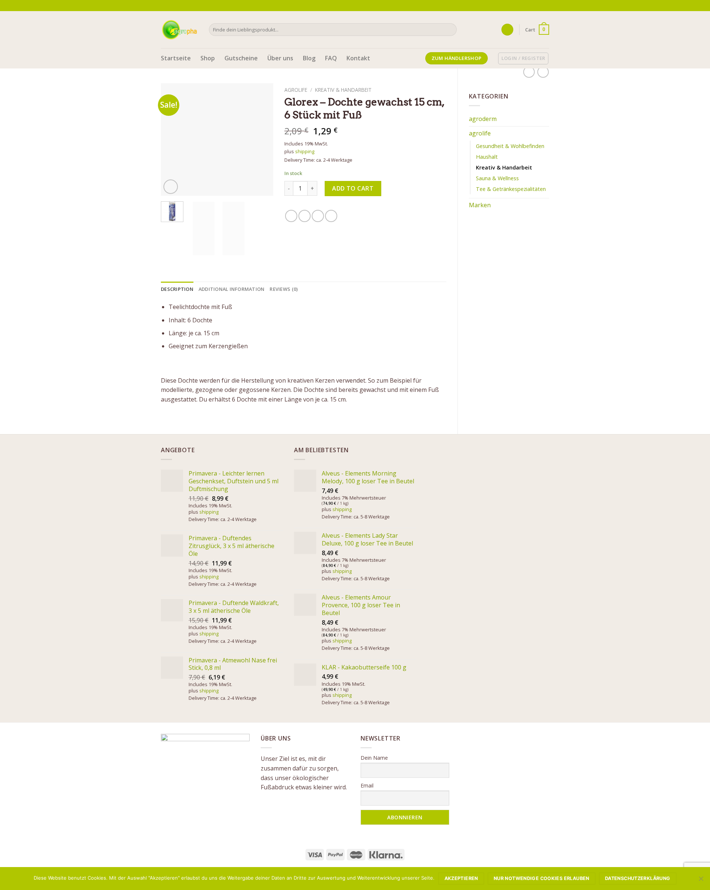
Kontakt (358, 58)
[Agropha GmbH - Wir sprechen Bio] (179, 29)
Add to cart (352, 188)
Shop (207, 58)
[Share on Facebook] (291, 216)
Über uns (280, 58)
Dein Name (374, 757)
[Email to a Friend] (318, 216)
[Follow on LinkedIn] (545, 5)
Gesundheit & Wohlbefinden (510, 146)
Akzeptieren (461, 878)
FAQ (331, 58)
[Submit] (449, 29)
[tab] (177, 289)
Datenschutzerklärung (637, 878)
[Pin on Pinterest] (331, 216)
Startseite (176, 58)
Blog (309, 58)
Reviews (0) (284, 289)
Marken (480, 205)
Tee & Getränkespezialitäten (511, 188)
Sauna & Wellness (497, 178)
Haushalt (487, 156)
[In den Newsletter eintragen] (514, 5)
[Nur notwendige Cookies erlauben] (700, 881)
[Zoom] (170, 186)
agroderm (483, 119)
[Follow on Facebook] (524, 5)
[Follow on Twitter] (538, 5)
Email (367, 785)
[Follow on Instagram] (531, 5)
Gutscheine (241, 58)
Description (177, 289)
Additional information (232, 289)
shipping (304, 151)
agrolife (480, 133)
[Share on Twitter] (304, 216)
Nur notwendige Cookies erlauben (541, 878)
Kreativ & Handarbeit (504, 167)
